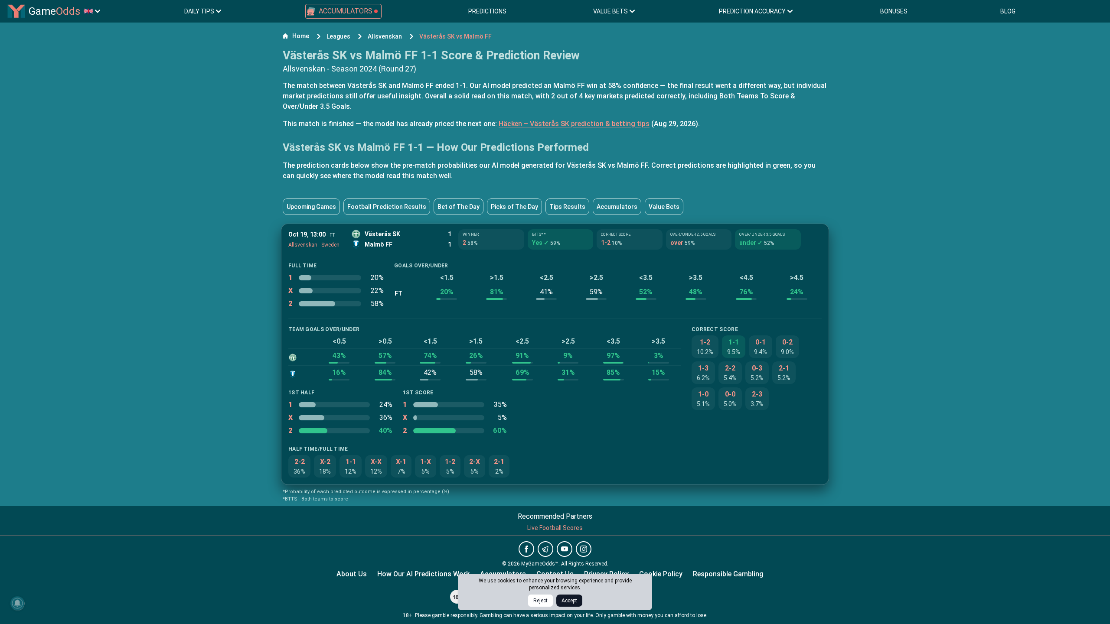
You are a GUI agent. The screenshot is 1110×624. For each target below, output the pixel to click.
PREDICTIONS (487, 11)
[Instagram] (583, 549)
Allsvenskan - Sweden (314, 245)
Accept (569, 601)
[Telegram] (545, 549)
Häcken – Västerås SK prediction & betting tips (574, 124)
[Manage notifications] (17, 603)
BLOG (1007, 11)
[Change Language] (92, 11)
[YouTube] (564, 549)
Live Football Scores (555, 527)
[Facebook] (526, 549)
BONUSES (894, 11)
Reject (540, 601)
